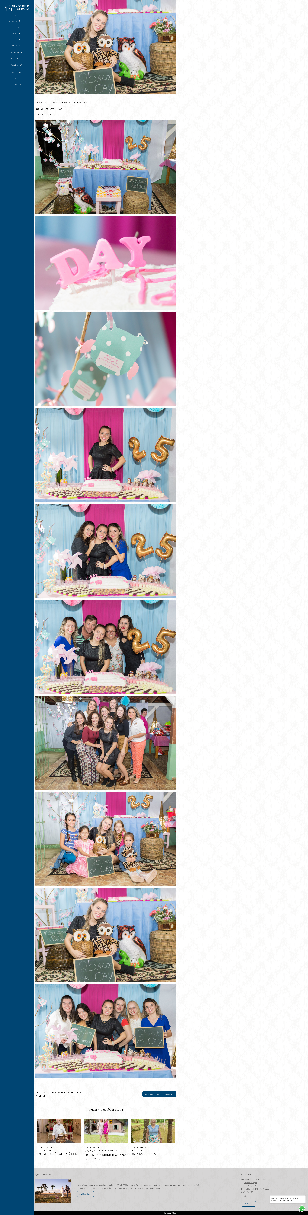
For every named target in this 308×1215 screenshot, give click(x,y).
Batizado (17, 27)
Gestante (17, 52)
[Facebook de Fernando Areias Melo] (241, 1196)
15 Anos (17, 72)
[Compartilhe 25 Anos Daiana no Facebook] (36, 1096)
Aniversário (17, 21)
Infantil (16, 58)
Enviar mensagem (250, 1183)
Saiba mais (85, 1194)
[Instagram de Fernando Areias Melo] (245, 1196)
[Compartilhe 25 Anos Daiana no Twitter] (40, 1096)
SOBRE (17, 78)
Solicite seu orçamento (159, 1094)
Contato (248, 1204)
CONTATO (17, 84)
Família (17, 46)
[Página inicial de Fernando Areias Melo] (17, 8)
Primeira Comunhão (16, 65)
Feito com (171, 1213)
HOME (17, 15)
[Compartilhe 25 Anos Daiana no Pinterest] (44, 1096)
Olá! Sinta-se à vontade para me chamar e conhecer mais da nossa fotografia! (284, 1199)
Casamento (17, 39)
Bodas (17, 33)
